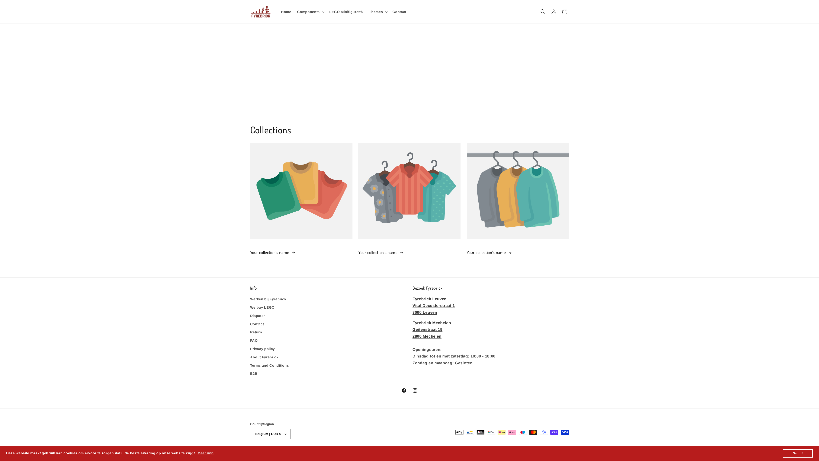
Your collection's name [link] (270, 252)
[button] (310, 12)
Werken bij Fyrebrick (268, 299)
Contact (257, 324)
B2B (254, 373)
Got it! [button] (798, 453)
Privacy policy (262, 349)
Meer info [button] (205, 453)
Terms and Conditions (269, 365)
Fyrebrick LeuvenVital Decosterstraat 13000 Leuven (433, 305)
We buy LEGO (262, 307)
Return (256, 332)
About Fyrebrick (264, 357)
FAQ (254, 340)
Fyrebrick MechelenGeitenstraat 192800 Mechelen (431, 329)
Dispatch (258, 316)
